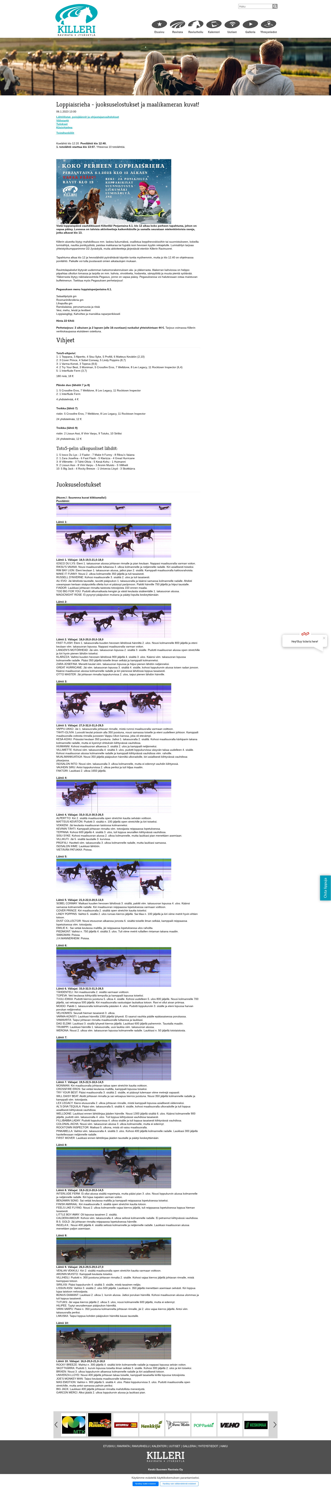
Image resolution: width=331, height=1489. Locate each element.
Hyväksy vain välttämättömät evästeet (179, 1483)
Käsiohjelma (64, 127)
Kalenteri (214, 32)
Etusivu (159, 32)
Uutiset (232, 32)
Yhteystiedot (268, 32)
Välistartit (62, 120)
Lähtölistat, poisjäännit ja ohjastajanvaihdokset (87, 116)
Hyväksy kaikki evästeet (145, 1483)
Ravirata (177, 32)
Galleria (250, 32)
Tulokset (62, 124)
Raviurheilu (195, 32)
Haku (224, 1446)
